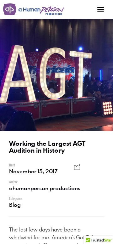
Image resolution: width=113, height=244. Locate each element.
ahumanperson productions (44, 188)
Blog (15, 204)
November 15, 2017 (33, 171)
